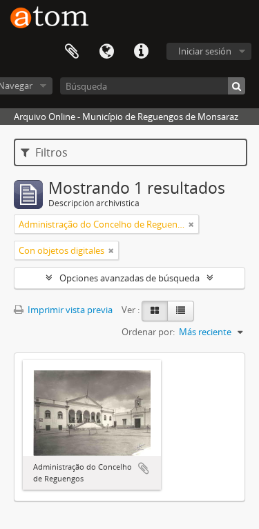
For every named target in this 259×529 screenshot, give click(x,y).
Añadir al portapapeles (144, 468)
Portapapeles (72, 51)
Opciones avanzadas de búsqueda (129, 278)
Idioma (106, 51)
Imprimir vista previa (69, 309)
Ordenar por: (148, 332)
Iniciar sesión (204, 51)
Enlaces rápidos (141, 51)
